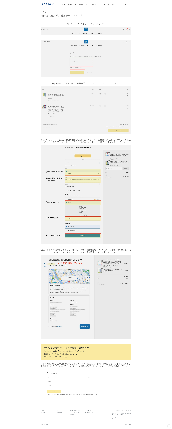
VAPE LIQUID (58, 412)
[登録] (130, 410)
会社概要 (43, 410)
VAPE (56, 410)
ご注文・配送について (75, 410)
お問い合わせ (88, 410)
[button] (122, 4)
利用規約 (88, 394)
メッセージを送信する (54, 390)
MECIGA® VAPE (46, 424)
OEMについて (44, 412)
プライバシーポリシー (78, 394)
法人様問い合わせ (89, 412)
